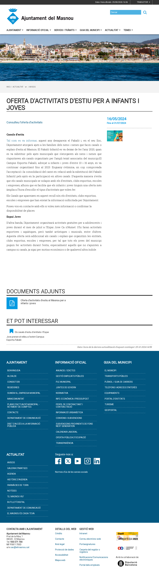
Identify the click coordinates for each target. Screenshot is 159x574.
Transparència (64, 443)
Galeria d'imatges (17, 468)
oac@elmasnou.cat (19, 547)
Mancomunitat (15, 399)
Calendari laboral (66, 432)
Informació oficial (37, 30)
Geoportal (111, 410)
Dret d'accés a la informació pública (23, 425)
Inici (8, 87)
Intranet (83, 533)
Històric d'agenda (17, 479)
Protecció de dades (64, 550)
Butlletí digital (16, 502)
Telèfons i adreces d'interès (121, 387)
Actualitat (111, 30)
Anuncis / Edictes (65, 370)
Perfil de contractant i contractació (69, 405)
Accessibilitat (61, 555)
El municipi (110, 370)
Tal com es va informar (22, 140)
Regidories (13, 387)
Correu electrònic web (90, 539)
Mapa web (60, 560)
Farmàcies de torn (17, 485)
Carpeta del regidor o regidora (90, 551)
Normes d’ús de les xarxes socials (71, 472)
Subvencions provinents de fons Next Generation (74, 425)
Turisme (109, 404)
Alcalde (12, 376)
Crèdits (58, 533)
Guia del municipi (90, 30)
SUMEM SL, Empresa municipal (23, 393)
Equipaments (112, 393)
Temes (127, 30)
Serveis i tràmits (64, 30)
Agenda (11, 474)
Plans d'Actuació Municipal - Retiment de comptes (23, 405)
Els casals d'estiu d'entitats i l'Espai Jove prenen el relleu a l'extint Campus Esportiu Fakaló (28, 336)
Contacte (12, 412)
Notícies (12, 490)
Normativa (62, 393)
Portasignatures (87, 544)
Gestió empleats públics (70, 376)
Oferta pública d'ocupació (71, 437)
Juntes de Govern (66, 387)
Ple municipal (63, 382)
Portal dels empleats (90, 565)
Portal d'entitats (115, 399)
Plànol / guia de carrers (119, 382)
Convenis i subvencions (69, 418)
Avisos (32, 87)
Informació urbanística (69, 412)
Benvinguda (13, 370)
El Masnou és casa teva (21, 513)
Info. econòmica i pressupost (72, 399)
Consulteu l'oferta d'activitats (25, 122)
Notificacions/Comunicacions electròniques (92, 558)
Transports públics (116, 376)
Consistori (13, 382)
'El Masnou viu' (15, 496)
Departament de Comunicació (24, 418)
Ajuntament (14, 30)
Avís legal (59, 544)
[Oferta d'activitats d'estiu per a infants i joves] (115, 135)
